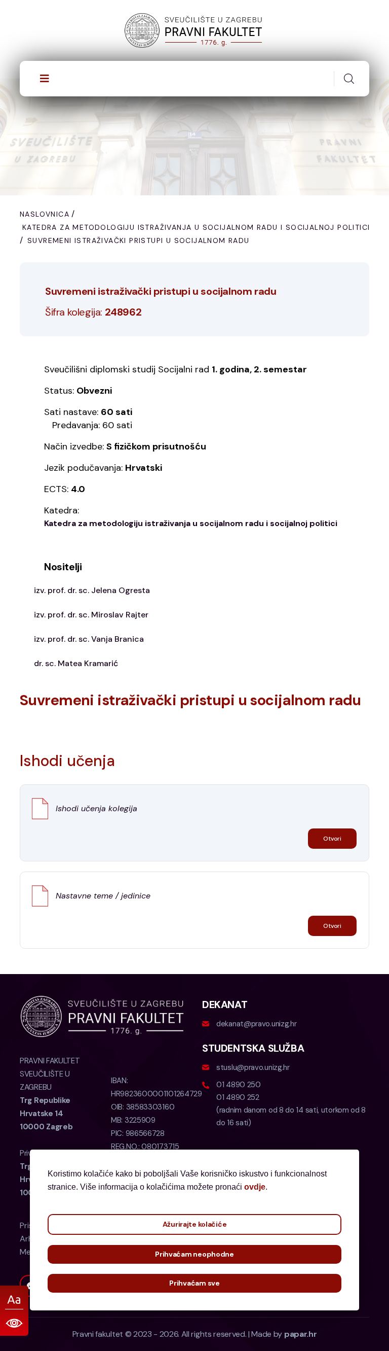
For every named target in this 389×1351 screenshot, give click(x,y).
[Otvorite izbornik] (44, 78)
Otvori (332, 839)
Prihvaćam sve (194, 1283)
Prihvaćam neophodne (194, 1254)
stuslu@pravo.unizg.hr (253, 1067)
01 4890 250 (238, 1085)
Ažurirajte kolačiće (195, 1224)
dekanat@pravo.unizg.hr (256, 1024)
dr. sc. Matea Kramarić (76, 663)
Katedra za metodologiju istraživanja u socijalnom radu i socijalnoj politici (196, 227)
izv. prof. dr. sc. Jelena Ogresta (92, 590)
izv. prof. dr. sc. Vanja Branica (89, 639)
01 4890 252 (237, 1097)
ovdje (254, 1187)
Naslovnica (44, 214)
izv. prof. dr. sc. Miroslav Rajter (91, 614)
